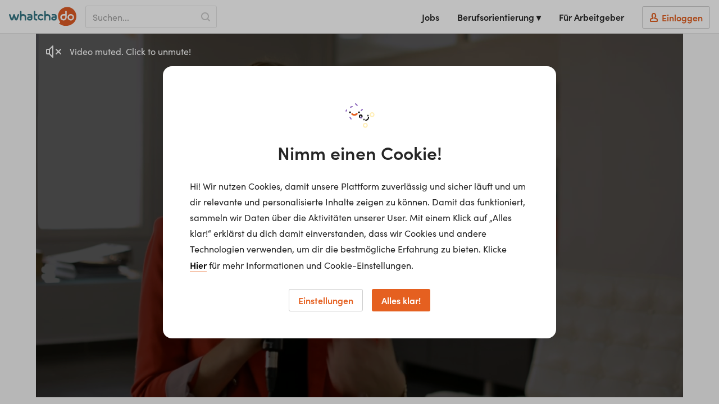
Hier (198, 265)
